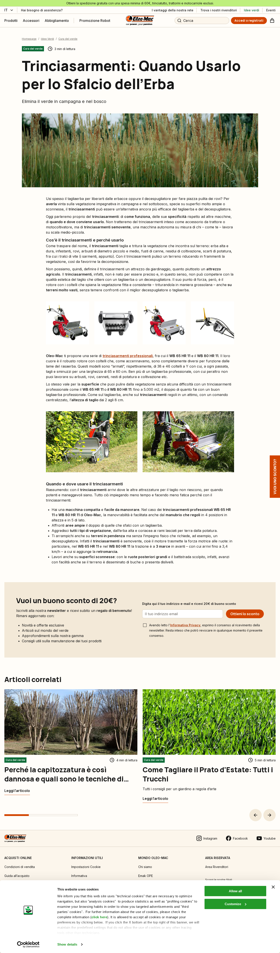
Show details (67, 944)
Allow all (235, 891)
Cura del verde (67, 38)
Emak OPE (145, 876)
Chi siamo (145, 867)
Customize (233, 904)
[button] (255, 815)
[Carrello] (272, 20)
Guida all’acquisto (17, 876)
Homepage (29, 38)
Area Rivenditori (216, 867)
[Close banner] (273, 887)
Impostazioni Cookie (86, 867)
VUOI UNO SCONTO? (274, 476)
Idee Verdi (47, 38)
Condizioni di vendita (19, 867)
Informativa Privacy (185, 625)
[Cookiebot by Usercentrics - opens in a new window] (28, 944)
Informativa (79, 876)
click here (99, 917)
